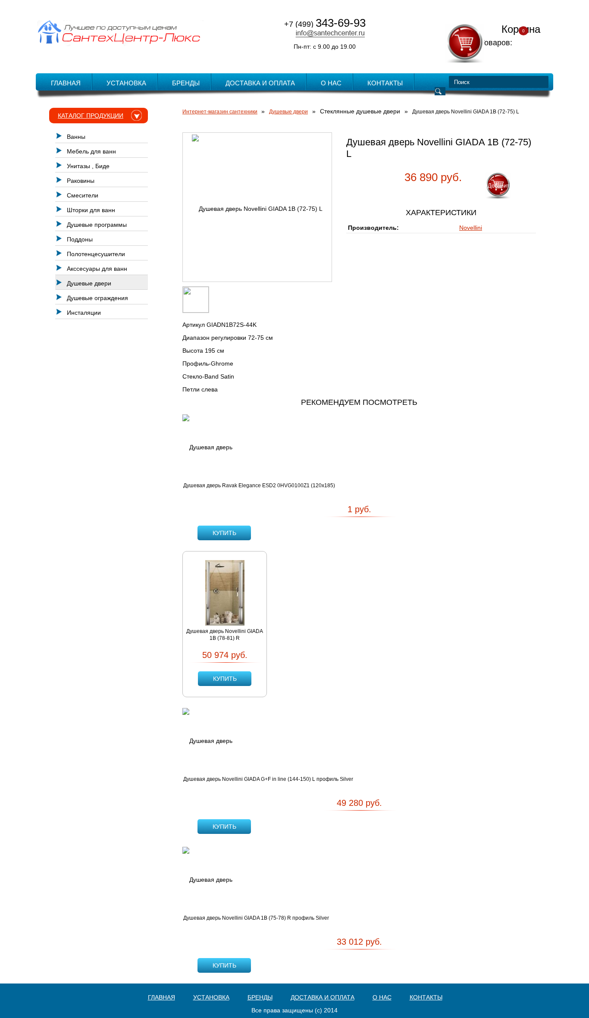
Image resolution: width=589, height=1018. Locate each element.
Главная (66, 83)
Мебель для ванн (91, 151)
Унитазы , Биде (88, 166)
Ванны (76, 136)
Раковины (80, 180)
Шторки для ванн (91, 210)
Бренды (186, 83)
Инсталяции (84, 312)
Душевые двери (89, 283)
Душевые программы (97, 224)
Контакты (385, 83)
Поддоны (80, 239)
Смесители (82, 195)
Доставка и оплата (260, 83)
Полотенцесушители (96, 254)
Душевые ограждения (97, 297)
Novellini (470, 227)
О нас (331, 83)
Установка (126, 83)
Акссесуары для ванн (97, 268)
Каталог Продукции (90, 115)
